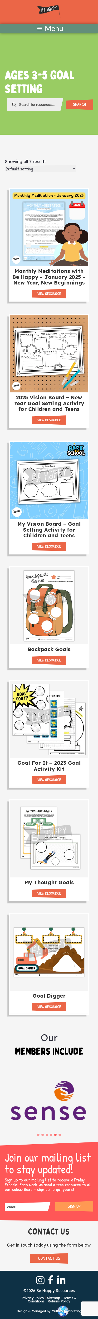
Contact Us (49, 1258)
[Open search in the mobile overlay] (35, 104)
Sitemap (53, 1298)
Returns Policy (59, 1301)
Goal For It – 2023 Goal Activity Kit (48, 766)
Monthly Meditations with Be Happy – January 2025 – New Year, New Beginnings (49, 277)
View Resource (49, 293)
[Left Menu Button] (49, 28)
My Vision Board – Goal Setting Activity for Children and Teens (48, 529)
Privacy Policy (33, 1298)
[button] (38, 1135)
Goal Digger (49, 995)
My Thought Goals (49, 882)
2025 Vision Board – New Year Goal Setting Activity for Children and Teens (49, 403)
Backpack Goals (49, 649)
